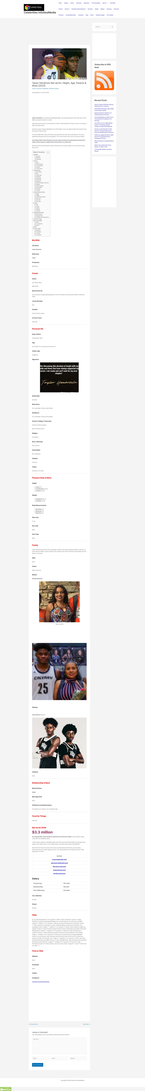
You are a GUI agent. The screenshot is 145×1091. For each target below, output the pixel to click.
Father (37, 206)
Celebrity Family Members (79, 9)
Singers (66, 3)
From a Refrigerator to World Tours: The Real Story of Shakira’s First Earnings (104, 118)
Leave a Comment (37, 88)
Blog (87, 15)
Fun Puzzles (110, 15)
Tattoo (38, 190)
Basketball (45, 88)
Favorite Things (37, 219)
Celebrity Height (100, 15)
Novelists (116, 9)
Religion (38, 184)
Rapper (103, 9)
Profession (38, 159)
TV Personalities (95, 3)
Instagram (39, 234)
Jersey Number (39, 165)
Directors (90, 9)
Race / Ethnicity (40, 185)
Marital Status (39, 214)
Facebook (39, 231)
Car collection (39, 223)
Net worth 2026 (38, 220)
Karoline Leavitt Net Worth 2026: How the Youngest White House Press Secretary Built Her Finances (104, 130)
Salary (37, 222)
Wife (37, 204)
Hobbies (38, 188)
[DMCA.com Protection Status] (5, 1089)
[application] (107, 3)
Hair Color (38, 201)
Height (37, 193)
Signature (38, 176)
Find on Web (38, 228)
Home (60, 3)
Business (109, 9)
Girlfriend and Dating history (42, 217)
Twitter (38, 233)
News (91, 15)
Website (38, 230)
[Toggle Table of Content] (47, 152)
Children (38, 210)
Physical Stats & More (39, 192)
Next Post (86, 1024)
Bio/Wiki (36, 154)
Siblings (38, 209)
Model (96, 9)
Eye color (38, 199)
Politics (61, 9)
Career (35, 160)
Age (37, 173)
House (37, 225)
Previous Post (33, 1024)
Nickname (38, 157)
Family (35, 203)
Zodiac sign (38, 175)
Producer (61, 15)
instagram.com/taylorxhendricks (40, 981)
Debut (37, 162)
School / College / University (42, 182)
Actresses (79, 3)
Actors (72, 3)
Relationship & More (39, 212)
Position (38, 167)
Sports (104, 3)
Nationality (38, 178)
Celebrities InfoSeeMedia (40, 12)
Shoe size (38, 198)
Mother (37, 207)
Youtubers (81, 15)
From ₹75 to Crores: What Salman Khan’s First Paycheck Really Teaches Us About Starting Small (104, 124)
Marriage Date (39, 215)
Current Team (39, 168)
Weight (37, 195)
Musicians (86, 3)
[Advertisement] (59, 33)
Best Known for (39, 164)
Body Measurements (40, 196)
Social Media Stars (71, 15)
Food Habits (39, 187)
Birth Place (38, 179)
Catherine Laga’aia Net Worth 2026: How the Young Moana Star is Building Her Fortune (104, 136)
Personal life (37, 170)
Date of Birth (39, 171)
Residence (38, 181)
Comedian (112, 3)
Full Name (38, 156)
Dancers (67, 9)
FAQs (35, 227)
